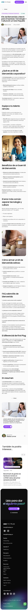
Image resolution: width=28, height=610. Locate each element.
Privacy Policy (6, 603)
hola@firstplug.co (8, 534)
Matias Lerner (11, 436)
